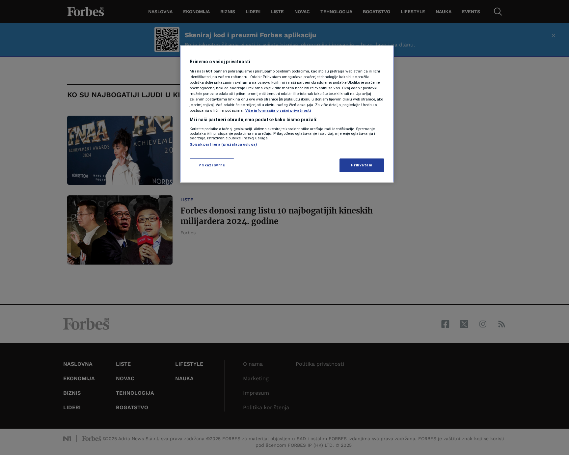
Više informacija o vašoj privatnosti (278, 110)
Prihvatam (361, 165)
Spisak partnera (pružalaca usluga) (223, 144)
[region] (287, 114)
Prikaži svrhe (212, 165)
